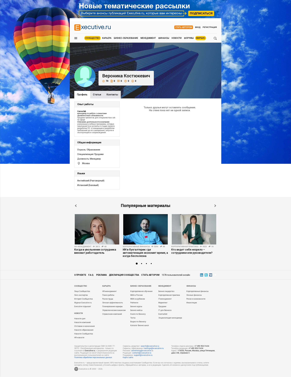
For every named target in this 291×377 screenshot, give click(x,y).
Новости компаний (82, 322)
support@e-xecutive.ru (143, 355)
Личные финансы (194, 295)
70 (107, 81)
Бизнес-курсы (136, 306)
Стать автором (183, 27)
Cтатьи (97, 94)
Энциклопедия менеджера (170, 318)
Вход (198, 27)
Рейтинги (134, 303)
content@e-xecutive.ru (141, 353)
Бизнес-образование (126, 38)
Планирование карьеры (112, 306)
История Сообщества (83, 299)
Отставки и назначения (84, 326)
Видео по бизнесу (138, 322)
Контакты (112, 94)
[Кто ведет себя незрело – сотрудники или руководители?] (194, 229)
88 (164, 247)
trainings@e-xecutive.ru (154, 348)
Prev (75, 205)
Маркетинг (162, 303)
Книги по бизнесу (138, 314)
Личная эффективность (112, 303)
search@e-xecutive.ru (150, 346)
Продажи (162, 306)
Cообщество (80, 286)
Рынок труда (107, 299)
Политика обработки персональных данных (93, 357)
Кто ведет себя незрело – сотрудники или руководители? (191, 251)
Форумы (189, 38)
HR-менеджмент (82, 247)
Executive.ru (90, 351)
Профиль (82, 94)
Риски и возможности (195, 299)
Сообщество (92, 38)
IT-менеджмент (165, 299)
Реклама (101, 275)
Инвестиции (191, 303)
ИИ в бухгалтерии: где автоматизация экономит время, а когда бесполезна (145, 253)
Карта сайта (128, 357)
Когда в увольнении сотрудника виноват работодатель (95, 251)
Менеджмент (148, 38)
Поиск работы (108, 295)
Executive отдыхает (82, 306)
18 (212, 247)
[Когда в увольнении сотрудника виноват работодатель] (97, 229)
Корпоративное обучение (141, 291)
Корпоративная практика (184, 247)
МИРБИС (200, 38)
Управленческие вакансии (114, 310)
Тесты (132, 318)
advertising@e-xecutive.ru (142, 351)
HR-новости (79, 338)
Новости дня (79, 319)
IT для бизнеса (164, 310)
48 (105, 247)
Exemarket (162, 314)
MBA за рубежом (137, 299)
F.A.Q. (91, 275)
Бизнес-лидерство (166, 291)
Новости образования (83, 330)
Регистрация (210, 27)
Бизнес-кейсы (136, 310)
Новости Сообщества (83, 334)
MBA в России (136, 295)
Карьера (106, 38)
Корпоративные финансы (136, 247)
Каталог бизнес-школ (139, 325)
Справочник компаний (112, 314)
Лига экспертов (81, 295)
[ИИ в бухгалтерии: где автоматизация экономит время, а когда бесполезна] (145, 229)
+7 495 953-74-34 (201, 346)
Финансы (163, 38)
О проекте (80, 275)
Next (215, 205)
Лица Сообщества (82, 291)
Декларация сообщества (124, 275)
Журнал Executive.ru (83, 303)
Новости (177, 38)
